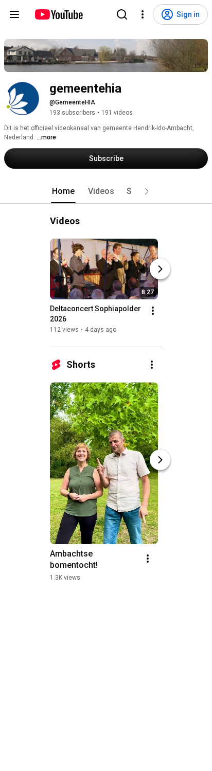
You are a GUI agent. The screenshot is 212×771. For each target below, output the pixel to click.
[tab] (63, 191)
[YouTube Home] (58, 14)
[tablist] (106, 191)
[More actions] (153, 310)
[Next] (160, 269)
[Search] (122, 14)
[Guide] (14, 14)
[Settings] (142, 14)
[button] (146, 191)
